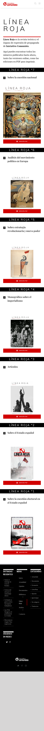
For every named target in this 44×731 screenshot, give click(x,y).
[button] (22, 77)
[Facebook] (10, 642)
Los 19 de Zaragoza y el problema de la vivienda (8, 613)
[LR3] (22, 381)
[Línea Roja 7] (22, 85)
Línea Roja (35, 589)
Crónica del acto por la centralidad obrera (7, 593)
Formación (35, 585)
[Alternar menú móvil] (40, 3)
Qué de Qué (35, 598)
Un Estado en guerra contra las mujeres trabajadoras (8, 603)
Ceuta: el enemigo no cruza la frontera (7, 582)
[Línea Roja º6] (22, 176)
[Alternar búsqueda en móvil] (35, 3)
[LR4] (22, 315)
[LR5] (22, 246)
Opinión (34, 593)
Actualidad (35, 577)
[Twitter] (7, 642)
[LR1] (22, 517)
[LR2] (22, 447)
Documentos (35, 581)
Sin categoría (35, 602)
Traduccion (35, 606)
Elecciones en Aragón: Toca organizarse (8, 622)
